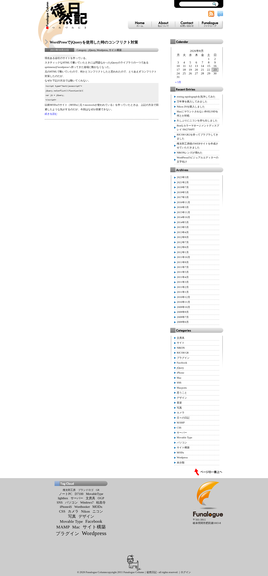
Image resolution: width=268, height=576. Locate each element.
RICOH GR (183, 352)
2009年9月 (183, 312)
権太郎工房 (69, 489)
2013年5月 (183, 227)
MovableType (94, 494)
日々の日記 (183, 417)
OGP (101, 498)
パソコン (182, 442)
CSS (179, 427)
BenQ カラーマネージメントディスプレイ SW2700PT (198, 127)
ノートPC (65, 494)
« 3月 (178, 82)
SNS (179, 382)
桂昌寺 (101, 502)
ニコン (97, 511)
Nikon (85, 511)
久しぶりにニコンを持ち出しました (197, 120)
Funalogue (210, 24)
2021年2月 (183, 182)
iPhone (180, 372)
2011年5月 (183, 272)
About (163, 24)
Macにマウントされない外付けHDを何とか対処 (197, 113)
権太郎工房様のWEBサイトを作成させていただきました (197, 145)
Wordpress (102, 50)
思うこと (182, 392)
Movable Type (184, 437)
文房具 (180, 338)
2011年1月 (183, 292)
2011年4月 (183, 277)
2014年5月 (183, 222)
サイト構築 (115, 50)
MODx (180, 452)
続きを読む (51, 114)
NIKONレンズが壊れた (189, 152)
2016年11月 (183, 202)
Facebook (182, 362)
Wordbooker (82, 507)
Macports (182, 387)
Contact (187, 24)
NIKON (181, 348)
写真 (179, 407)
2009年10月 (183, 307)
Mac (179, 377)
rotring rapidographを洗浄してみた (196, 96)
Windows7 (87, 502)
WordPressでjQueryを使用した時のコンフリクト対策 (94, 42)
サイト (180, 342)
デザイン (182, 397)
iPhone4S (66, 507)
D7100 (79, 494)
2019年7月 (183, 187)
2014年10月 (183, 217)
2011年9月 (183, 262)
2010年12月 (183, 297)
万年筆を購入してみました (192, 101)
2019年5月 (183, 192)
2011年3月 (183, 282)
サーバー (182, 432)
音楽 (179, 402)
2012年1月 (183, 252)
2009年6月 (183, 322)
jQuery (92, 50)
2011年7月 (183, 267)
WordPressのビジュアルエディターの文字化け (197, 159)
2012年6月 (183, 247)
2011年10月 (183, 257)
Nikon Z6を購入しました (191, 106)
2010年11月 (183, 302)
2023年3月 (183, 177)
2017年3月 (183, 197)
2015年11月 (183, 212)
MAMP (181, 422)
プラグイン (183, 358)
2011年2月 (183, 287)
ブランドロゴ (85, 489)
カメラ (180, 412)
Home (139, 24)
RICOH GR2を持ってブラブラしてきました (197, 136)
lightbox (63, 498)
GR (97, 489)
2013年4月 (183, 232)
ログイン (186, 572)
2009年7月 (183, 317)
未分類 (180, 462)
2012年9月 (183, 237)
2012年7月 (183, 242)
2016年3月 (183, 207)
